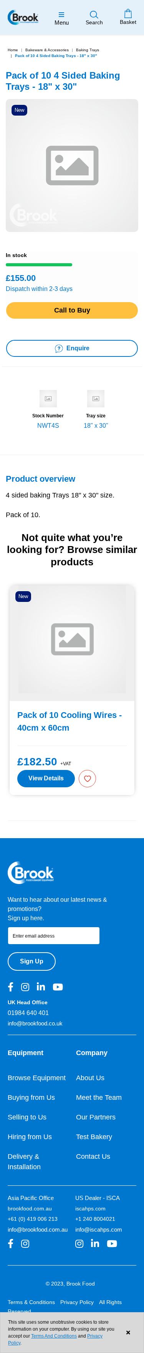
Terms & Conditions (31, 1302)
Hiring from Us (30, 1137)
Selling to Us (27, 1117)
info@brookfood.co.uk (35, 1023)
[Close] (128, 1333)
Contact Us (93, 1156)
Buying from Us (31, 1097)
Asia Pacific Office (31, 1198)
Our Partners (96, 1117)
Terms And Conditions (54, 1336)
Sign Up (31, 961)
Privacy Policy (77, 1302)
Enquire (77, 348)
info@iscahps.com (98, 1229)
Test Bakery (94, 1137)
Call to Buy (72, 310)
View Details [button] (46, 778)
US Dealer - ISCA (97, 1198)
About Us (90, 1078)
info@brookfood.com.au (38, 1229)
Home (13, 50)
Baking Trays (87, 50)
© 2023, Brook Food (70, 1284)
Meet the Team (99, 1097)
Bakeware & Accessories (47, 50)
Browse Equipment (37, 1078)
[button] (87, 778)
